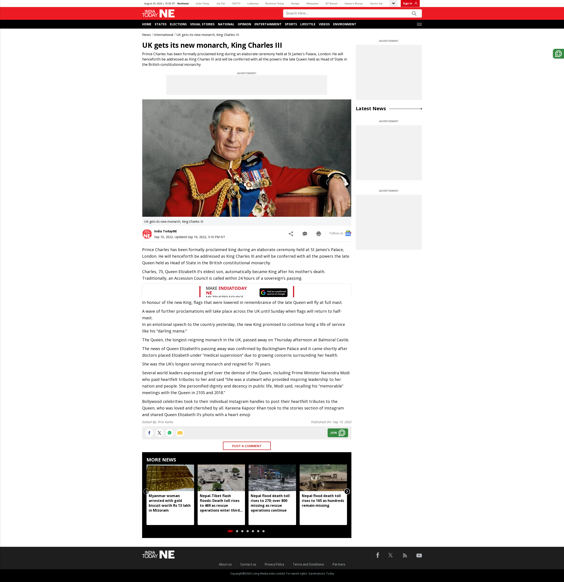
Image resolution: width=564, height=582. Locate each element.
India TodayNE (165, 231)
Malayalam (312, 3)
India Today (202, 3)
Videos (324, 24)
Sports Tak (376, 3)
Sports (291, 24)
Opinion (244, 24)
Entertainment (268, 24)
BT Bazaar (332, 3)
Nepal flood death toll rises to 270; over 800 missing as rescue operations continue (270, 503)
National (226, 24)
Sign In (407, 3)
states (161, 24)
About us (225, 564)
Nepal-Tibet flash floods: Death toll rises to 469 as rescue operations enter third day (220, 503)
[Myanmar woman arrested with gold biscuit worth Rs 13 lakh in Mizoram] (170, 477)
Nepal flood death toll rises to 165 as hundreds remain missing (323, 500)
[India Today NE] (158, 13)
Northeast (183, 3)
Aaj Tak (221, 3)
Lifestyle (307, 24)
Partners (339, 564)
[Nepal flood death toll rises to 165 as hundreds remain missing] (323, 477)
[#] (170, 433)
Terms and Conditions (308, 564)
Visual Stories (202, 24)
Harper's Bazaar (354, 3)
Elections (178, 24)
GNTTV (236, 3)
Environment (344, 24)
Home (146, 24)
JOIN (334, 433)
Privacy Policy (274, 564)
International (163, 34)
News (146, 34)
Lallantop (252, 3)
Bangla (295, 3)
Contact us (248, 564)
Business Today (274, 3)
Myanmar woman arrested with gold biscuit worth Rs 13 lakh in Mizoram (170, 503)
